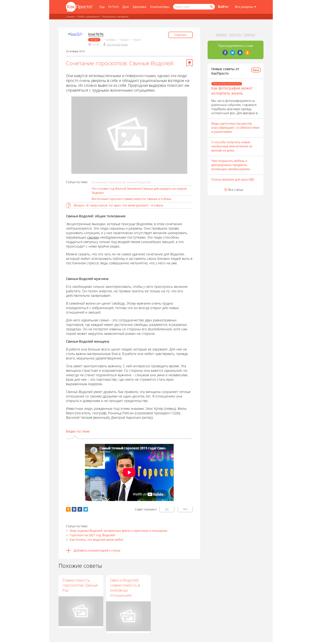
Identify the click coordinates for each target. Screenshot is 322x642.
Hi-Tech (113, 7)
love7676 (95, 34)
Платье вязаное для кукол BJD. (233, 179)
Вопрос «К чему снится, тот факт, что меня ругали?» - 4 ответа (118, 205)
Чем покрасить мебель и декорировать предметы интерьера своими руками (230, 165)
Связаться (249, 34)
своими (93, 237)
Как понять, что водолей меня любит (96, 540)
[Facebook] (225, 52)
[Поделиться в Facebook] (80, 509)
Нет (185, 509)
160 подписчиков (117, 44)
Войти (223, 6)
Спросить (180, 35)
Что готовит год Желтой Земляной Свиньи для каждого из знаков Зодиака (139, 191)
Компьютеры (159, 7)
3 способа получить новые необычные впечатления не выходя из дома (231, 146)
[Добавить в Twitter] (85, 509)
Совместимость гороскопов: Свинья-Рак (80, 585)
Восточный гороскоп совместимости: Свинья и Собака (131, 199)
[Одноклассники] (247, 52)
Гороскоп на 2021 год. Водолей (92, 535)
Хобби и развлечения (88, 16)
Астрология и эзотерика (115, 16)
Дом (126, 7)
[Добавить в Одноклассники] (68, 509)
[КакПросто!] (79, 7)
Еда (102, 7)
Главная (70, 16)
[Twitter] (232, 52)
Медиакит (221, 34)
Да (167, 509)
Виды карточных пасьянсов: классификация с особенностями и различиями (235, 127)
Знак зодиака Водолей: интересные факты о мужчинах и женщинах (118, 531)
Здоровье (139, 7)
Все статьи (235, 190)
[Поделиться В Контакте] (74, 509)
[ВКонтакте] (240, 52)
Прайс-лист (235, 34)
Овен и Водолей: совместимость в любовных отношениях (125, 588)
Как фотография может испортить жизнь (232, 91)
